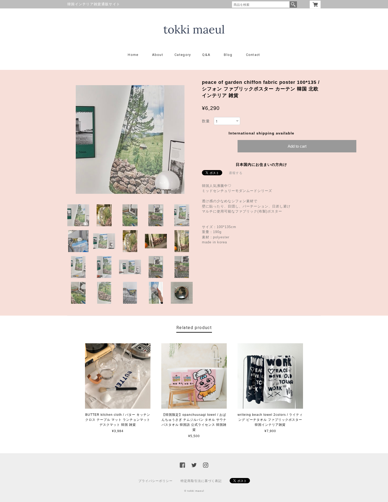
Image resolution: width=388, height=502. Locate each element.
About (157, 55)
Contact (253, 55)
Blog (228, 55)
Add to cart (297, 146)
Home (133, 55)
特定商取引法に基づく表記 (201, 481)
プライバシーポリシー (155, 481)
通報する (236, 173)
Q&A (206, 55)
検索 (293, 4)
